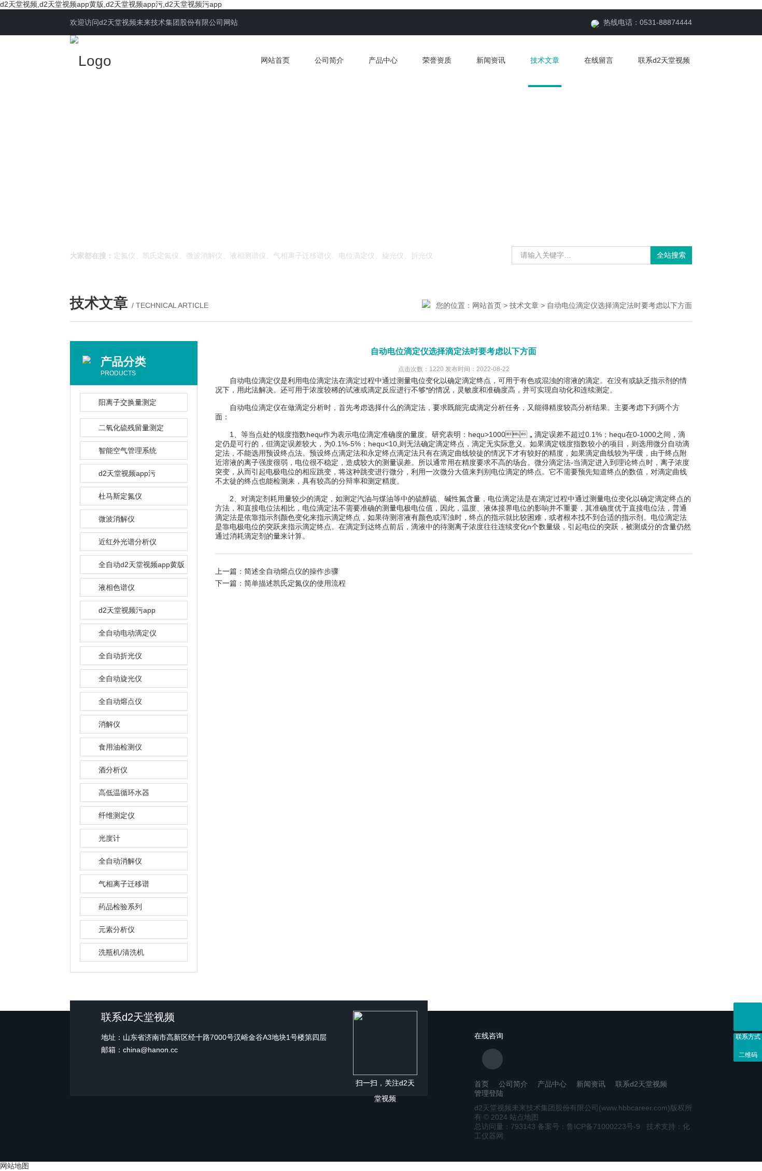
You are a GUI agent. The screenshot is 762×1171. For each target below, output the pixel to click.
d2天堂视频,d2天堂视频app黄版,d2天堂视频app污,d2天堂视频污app (111, 4)
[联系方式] (747, 1017)
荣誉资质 (436, 60)
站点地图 (524, 1117)
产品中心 (383, 60)
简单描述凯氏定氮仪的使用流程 (295, 583)
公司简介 (329, 60)
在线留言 (598, 60)
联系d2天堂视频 (664, 60)
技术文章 (544, 60)
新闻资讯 (490, 60)
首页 (481, 1084)
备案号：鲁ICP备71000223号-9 (589, 1126)
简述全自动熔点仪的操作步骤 (291, 571)
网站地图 (14, 1166)
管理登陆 (488, 1093)
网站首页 (275, 60)
